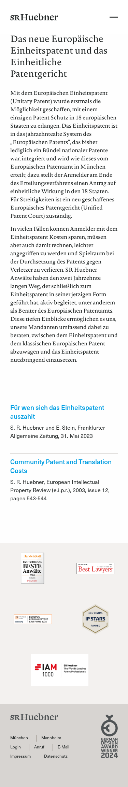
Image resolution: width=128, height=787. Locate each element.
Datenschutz (56, 756)
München (19, 738)
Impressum (20, 756)
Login (15, 747)
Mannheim (51, 738)
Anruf (39, 747)
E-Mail (63, 747)
